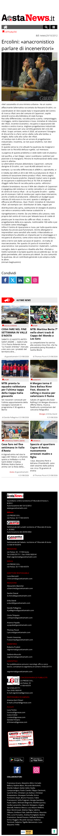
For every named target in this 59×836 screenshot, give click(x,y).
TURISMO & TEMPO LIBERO (14, 441)
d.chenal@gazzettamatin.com (19, 595)
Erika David (52, 414)
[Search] (46, 27)
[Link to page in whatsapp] (27, 280)
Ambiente (37, 380)
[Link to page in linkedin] (20, 280)
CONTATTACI (12, 661)
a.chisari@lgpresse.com (21, 702)
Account (10, 707)
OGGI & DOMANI (10, 326)
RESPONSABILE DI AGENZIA (18, 697)
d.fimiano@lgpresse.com (17, 722)
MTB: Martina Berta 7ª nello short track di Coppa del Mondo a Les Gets (43, 334)
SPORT (35, 326)
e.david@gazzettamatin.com (18, 603)
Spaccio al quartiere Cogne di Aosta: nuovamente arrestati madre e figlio (42, 451)
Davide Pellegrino (11, 417)
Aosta (12, 472)
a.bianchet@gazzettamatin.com (20, 588)
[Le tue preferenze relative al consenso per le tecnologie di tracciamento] (54, 831)
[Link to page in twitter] (12, 280)
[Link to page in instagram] (35, 280)
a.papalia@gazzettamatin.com (19, 625)
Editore (10, 512)
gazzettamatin (12, 356)
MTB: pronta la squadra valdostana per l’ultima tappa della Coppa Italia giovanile (14, 390)
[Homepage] (5, 27)
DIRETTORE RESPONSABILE (18, 573)
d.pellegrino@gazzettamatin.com (20, 610)
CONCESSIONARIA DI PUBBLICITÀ (33, 677)
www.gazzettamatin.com (17, 508)
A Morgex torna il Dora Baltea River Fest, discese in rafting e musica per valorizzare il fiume (42, 390)
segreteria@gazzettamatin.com (24, 557)
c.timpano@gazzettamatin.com (20, 617)
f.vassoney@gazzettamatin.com (20, 639)
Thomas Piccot (41, 356)
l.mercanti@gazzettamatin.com (19, 578)
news (43, 35)
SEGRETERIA (12, 644)
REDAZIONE (12, 549)
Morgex (42, 414)
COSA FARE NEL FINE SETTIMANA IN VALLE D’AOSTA (14, 332)
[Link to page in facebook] (5, 280)
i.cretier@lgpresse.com (16, 717)
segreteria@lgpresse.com (22, 693)
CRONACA (36, 441)
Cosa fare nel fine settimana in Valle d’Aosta (13, 447)
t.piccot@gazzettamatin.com (18, 632)
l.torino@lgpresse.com (16, 712)
